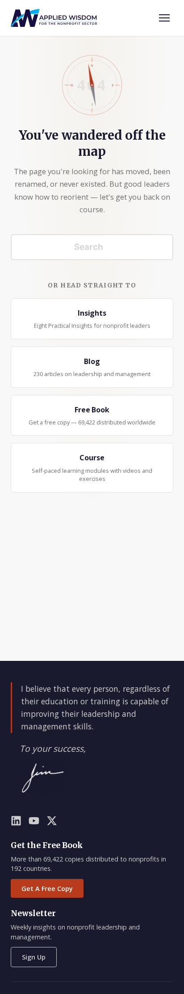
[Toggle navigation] (164, 18)
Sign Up (34, 957)
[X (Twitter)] (51, 822)
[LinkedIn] (16, 822)
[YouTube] (34, 822)
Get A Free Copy (47, 888)
